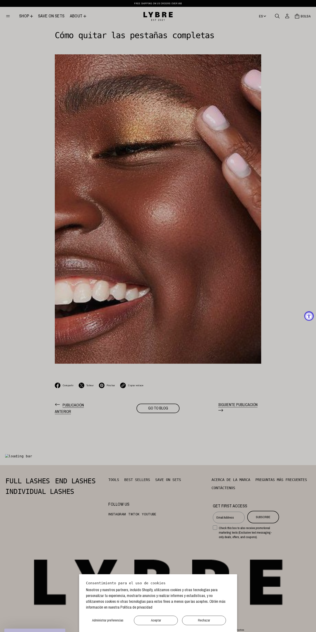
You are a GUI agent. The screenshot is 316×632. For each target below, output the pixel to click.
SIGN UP (200, 364)
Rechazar (204, 620)
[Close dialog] (236, 262)
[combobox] (171, 307)
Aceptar (156, 620)
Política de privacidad (136, 607)
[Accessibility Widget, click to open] (309, 316)
